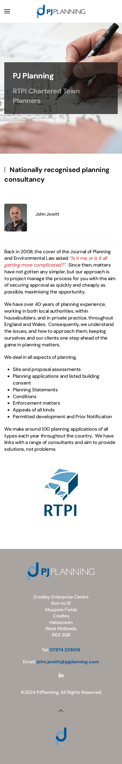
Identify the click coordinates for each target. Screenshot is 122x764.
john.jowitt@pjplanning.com (68, 662)
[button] (7, 11)
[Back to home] (61, 11)
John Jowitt (47, 214)
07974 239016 (65, 650)
